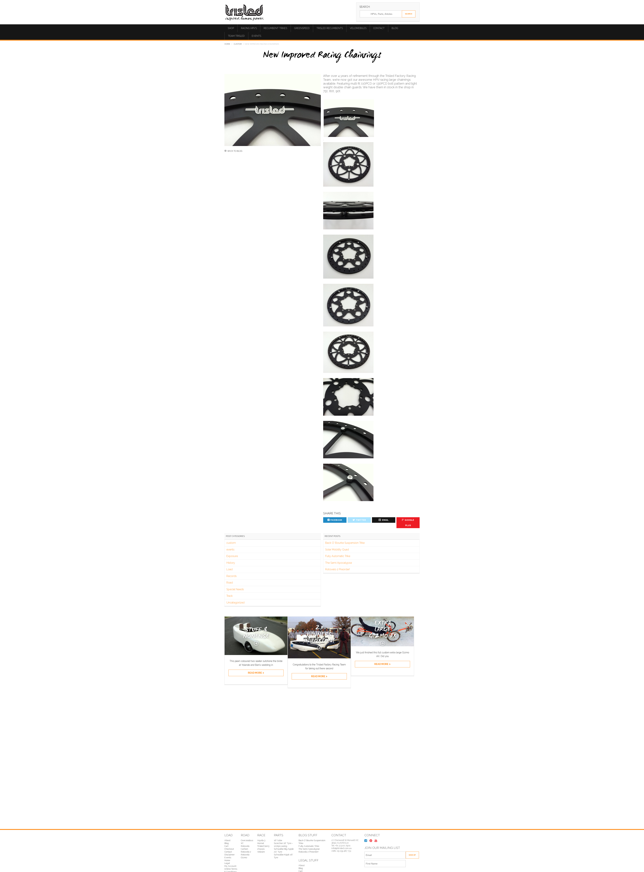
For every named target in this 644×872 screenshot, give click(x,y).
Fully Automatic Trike (337, 556)
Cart (226, 846)
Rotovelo (245, 854)
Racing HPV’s (249, 28)
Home (227, 44)
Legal (227, 863)
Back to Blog (235, 151)
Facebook (336, 520)
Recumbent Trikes (275, 28)
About (227, 840)
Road (229, 582)
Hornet (260, 843)
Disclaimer (229, 854)
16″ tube (278, 840)
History (230, 562)
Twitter (361, 520)
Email (385, 520)
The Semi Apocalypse (338, 562)
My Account (230, 866)
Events (256, 36)
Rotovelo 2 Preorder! (337, 569)
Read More (255, 672)
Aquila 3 (261, 840)
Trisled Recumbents (329, 28)
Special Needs (235, 589)
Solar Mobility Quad (337, 549)
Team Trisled (236, 36)
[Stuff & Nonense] (256, 654)
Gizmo (244, 857)
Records (231, 576)
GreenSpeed (302, 28)
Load (229, 569)
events (230, 549)
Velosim (261, 852)
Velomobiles (358, 28)
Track (229, 595)
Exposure (232, 556)
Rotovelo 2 (246, 852)
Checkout (229, 849)
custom (238, 44)
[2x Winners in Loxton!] (319, 657)
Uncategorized (235, 602)
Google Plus (409, 523)
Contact (379, 28)
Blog (395, 28)
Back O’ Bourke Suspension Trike (345, 542)
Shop (231, 28)
